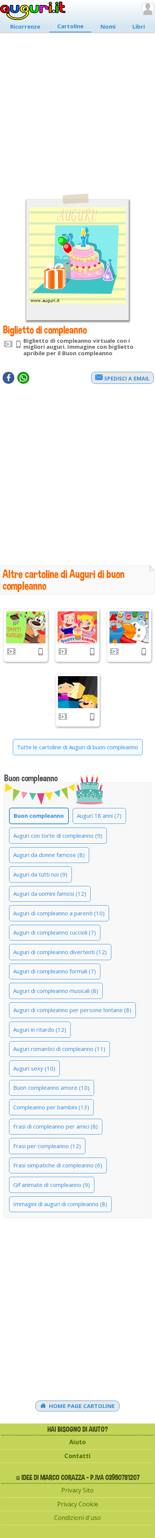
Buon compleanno (39, 815)
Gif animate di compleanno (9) (51, 1184)
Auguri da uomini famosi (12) (49, 893)
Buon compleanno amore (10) (51, 1087)
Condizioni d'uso (77, 1518)
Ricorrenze (25, 26)
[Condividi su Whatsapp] (23, 378)
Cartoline (70, 26)
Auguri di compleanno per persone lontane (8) (72, 1010)
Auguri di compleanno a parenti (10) (59, 913)
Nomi (107, 26)
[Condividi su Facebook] (8, 378)
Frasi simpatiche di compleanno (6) (57, 1165)
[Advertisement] (77, 109)
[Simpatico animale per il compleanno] (26, 627)
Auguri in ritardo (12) (39, 1029)
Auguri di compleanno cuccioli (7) (54, 932)
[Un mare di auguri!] (129, 627)
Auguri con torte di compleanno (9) (57, 835)
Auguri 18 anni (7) (99, 815)
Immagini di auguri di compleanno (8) (60, 1204)
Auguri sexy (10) (34, 1068)
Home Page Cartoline (81, 1406)
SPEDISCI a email (126, 378)
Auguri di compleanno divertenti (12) (60, 952)
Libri (138, 26)
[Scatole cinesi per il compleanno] (77, 692)
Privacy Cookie (77, 1504)
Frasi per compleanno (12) (47, 1146)
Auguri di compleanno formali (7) (54, 971)
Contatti (77, 1456)
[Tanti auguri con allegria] (77, 627)
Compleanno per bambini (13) (51, 1107)
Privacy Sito (77, 1490)
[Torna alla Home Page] (33, 11)
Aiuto (77, 1442)
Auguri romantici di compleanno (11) (59, 1048)
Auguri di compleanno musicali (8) (55, 990)
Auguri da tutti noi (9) (40, 874)
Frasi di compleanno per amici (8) (55, 1126)
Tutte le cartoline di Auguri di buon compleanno (77, 747)
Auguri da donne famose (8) (49, 854)
